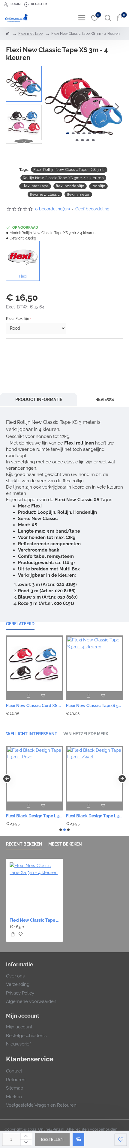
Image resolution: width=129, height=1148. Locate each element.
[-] (26, 1143)
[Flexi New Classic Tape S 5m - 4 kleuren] (94, 663)
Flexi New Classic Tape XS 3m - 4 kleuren (34, 920)
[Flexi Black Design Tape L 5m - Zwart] (94, 774)
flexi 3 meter (78, 194)
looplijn (98, 186)
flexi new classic (45, 194)
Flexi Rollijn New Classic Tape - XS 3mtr (69, 169)
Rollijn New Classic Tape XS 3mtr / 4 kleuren (63, 178)
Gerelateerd (20, 623)
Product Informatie (38, 399)
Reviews (104, 399)
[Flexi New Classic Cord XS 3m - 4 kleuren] (34, 663)
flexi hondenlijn (70, 186)
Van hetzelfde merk (85, 733)
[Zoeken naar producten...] (106, 18)
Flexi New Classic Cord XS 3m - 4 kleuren (34, 705)
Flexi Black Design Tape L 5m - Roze (34, 815)
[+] (26, 1136)
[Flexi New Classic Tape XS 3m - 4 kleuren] (34, 887)
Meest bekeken (65, 844)
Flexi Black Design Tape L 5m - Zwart (94, 815)
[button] (51, 107)
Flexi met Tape (30, 33)
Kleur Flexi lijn (17, 319)
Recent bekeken (24, 844)
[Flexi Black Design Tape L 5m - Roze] (34, 774)
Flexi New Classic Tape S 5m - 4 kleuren (94, 705)
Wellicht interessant (31, 733)
